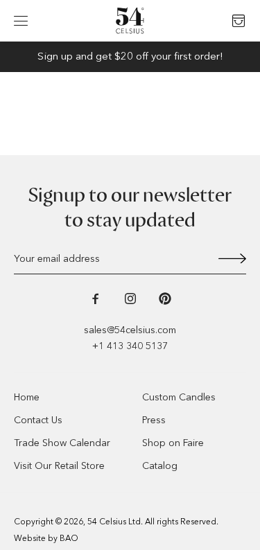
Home (27, 397)
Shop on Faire (173, 443)
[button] (21, 21)
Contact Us (38, 420)
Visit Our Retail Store (59, 466)
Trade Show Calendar (62, 443)
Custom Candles (179, 397)
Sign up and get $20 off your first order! (130, 56)
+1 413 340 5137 (130, 346)
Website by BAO (46, 538)
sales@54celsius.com (130, 330)
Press (154, 420)
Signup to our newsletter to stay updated (130, 208)
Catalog (159, 466)
